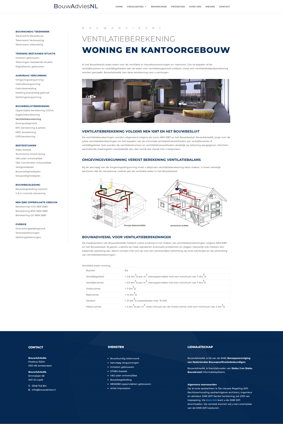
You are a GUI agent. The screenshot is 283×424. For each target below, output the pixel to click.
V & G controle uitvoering (31, 193)
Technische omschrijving (30, 154)
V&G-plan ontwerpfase (29, 158)
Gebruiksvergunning (28, 84)
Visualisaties (135, 6)
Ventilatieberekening (28, 119)
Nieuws (210, 6)
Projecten (178, 6)
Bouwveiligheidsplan (28, 171)
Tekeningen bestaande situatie (34, 62)
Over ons (195, 6)
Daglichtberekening (28, 114)
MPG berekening (26, 132)
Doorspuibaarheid (26, 123)
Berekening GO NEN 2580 (31, 215)
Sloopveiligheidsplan (28, 175)
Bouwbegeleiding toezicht (31, 189)
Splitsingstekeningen (28, 237)
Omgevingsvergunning (30, 79)
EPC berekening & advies (31, 127)
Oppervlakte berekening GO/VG (35, 110)
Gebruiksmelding (26, 88)
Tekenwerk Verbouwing (30, 40)
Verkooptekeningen (28, 232)
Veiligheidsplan (25, 167)
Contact (224, 6)
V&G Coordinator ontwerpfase (33, 162)
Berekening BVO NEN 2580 (32, 211)
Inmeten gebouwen (27, 57)
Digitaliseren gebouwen (30, 66)
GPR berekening (25, 136)
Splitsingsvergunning (28, 97)
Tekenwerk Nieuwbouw (30, 35)
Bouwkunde (159, 6)
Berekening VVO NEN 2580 (32, 206)
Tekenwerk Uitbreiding (29, 44)
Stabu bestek (23, 149)
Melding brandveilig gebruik (32, 92)
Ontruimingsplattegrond (30, 228)
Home (119, 6)
